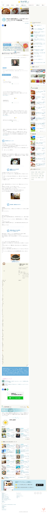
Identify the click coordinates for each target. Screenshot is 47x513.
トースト (33, 177)
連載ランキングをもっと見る (41, 85)
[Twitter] (5, 390)
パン (36, 177)
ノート (42, 177)
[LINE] (7, 390)
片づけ (32, 179)
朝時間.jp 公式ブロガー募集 (5, 497)
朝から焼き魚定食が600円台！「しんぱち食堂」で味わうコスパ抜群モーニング (39, 43)
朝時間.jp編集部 (27, 23)
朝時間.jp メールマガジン (5, 494)
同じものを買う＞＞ (6, 95)
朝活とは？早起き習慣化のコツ (6, 498)
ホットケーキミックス (35, 175)
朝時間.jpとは (3, 493)
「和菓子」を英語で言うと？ (38, 25)
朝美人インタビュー (8, 21)
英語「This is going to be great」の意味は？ (39, 63)
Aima (17, 497)
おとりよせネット (19, 493)
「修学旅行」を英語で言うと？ (38, 46)
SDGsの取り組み (4, 509)
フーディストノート (19, 494)
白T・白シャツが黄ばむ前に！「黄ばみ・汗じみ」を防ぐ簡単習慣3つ (39, 29)
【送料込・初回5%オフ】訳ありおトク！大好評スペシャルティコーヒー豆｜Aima (39, 40)
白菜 (40, 175)
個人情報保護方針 (4, 506)
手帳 (39, 177)
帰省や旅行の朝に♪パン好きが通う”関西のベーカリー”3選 (39, 53)
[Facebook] (3, 390)
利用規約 (3, 501)
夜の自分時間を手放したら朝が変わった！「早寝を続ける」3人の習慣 (39, 50)
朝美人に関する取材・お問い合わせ (6, 499)
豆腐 (42, 175)
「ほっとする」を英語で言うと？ (38, 59)
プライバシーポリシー (4, 500)
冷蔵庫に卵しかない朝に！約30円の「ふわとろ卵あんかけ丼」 (39, 32)
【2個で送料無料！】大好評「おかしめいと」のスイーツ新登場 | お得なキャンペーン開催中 (39, 36)
